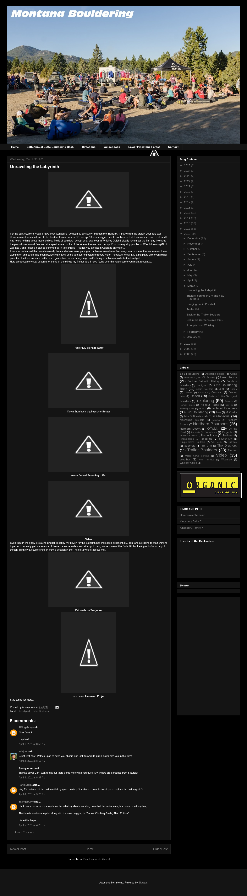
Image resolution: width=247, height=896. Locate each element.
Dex (223, 396)
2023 (187, 176)
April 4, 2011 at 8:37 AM (32, 777)
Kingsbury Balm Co (191, 521)
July (190, 264)
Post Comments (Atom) (96, 859)
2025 (187, 165)
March (191, 285)
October (192, 248)
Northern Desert (190, 428)
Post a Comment (24, 832)
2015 (187, 212)
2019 (187, 191)
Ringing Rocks (187, 439)
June (190, 270)
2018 (187, 197)
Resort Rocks (209, 435)
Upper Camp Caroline (197, 456)
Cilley (233, 388)
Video (221, 455)
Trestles (232, 450)
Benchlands (228, 377)
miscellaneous (219, 416)
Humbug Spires (187, 408)
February (193, 331)
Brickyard (202, 385)
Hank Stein (25, 784)
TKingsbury (26, 727)
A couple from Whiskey (200, 325)
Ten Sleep (207, 446)
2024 (187, 170)
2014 (187, 218)
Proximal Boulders (188, 435)
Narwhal (216, 420)
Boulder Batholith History (204, 381)
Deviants (212, 396)
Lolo (218, 412)
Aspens (210, 377)
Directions (89, 146)
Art (199, 377)
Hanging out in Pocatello (201, 304)
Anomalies (189, 377)
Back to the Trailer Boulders (203, 314)
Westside (226, 459)
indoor (202, 408)
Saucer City (226, 438)
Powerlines (211, 432)
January (192, 336)
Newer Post (18, 849)
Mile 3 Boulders (193, 416)
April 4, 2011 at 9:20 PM (32, 794)
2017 (187, 202)
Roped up (206, 438)
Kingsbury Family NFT (193, 527)
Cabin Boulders (204, 389)
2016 (187, 207)
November (194, 243)
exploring (205, 400)
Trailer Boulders (40, 711)
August (192, 259)
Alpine (233, 374)
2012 (187, 228)
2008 (187, 354)
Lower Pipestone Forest (144, 146)
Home (15, 146)
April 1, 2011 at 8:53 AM (32, 744)
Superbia (189, 445)
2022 (187, 181)
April (190, 280)
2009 (187, 348)
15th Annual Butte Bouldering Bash (50, 146)
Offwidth (213, 428)
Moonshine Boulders (192, 420)
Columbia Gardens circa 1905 (205, 319)
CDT (221, 388)
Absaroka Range (214, 374)
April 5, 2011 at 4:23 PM (32, 825)
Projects (227, 432)
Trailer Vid (193, 309)
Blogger (143, 882)
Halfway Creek (187, 405)
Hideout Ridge (209, 404)
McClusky (231, 412)
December (194, 238)
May (190, 275)
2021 (187, 186)
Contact (173, 146)
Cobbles (189, 392)
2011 (187, 233)
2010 (187, 343)
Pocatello (195, 432)
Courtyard (24, 711)
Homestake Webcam (192, 515)
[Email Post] (57, 707)
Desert (195, 396)
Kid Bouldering (197, 412)
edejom (23, 751)
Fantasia (229, 401)
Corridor (202, 392)
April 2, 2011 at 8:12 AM (32, 760)
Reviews (227, 435)
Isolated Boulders (224, 408)
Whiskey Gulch (188, 463)
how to (229, 405)
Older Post (160, 849)
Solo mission (217, 442)
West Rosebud (206, 460)
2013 (187, 223)
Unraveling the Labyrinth (202, 290)
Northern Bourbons (210, 423)
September (194, 254)
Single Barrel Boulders (193, 442)
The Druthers (227, 445)
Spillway (232, 442)
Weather (185, 459)
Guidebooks (112, 146)
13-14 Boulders (189, 373)
